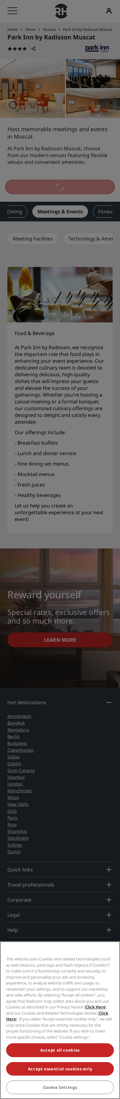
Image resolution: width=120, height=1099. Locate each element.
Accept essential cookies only (60, 1069)
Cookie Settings (60, 1087)
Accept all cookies (60, 1050)
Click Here (95, 1007)
